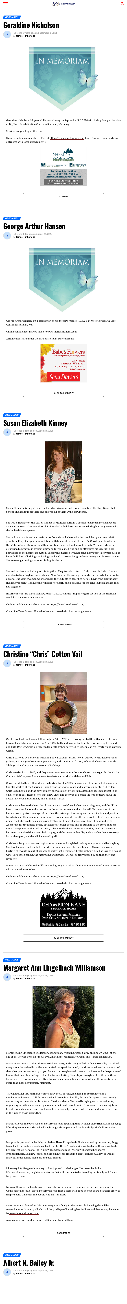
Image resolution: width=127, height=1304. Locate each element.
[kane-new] (63, 926)
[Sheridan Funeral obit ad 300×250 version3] (63, 184)
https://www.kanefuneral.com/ (67, 138)
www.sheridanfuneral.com (62, 331)
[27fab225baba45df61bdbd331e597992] (63, 381)
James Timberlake (25, 36)
